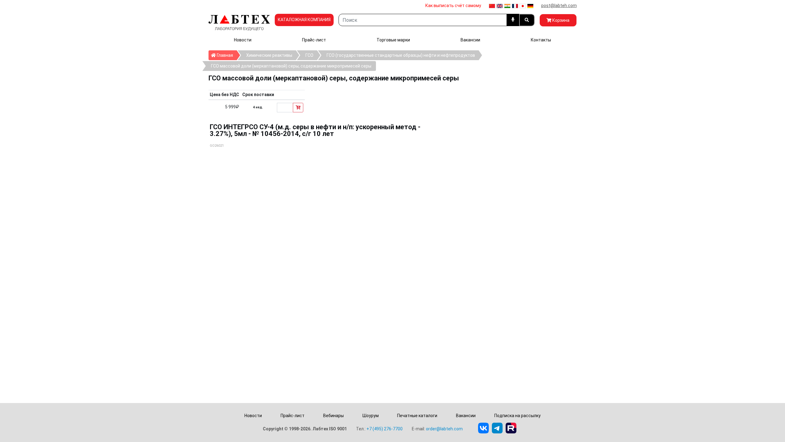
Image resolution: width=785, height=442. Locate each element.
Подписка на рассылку (517, 415)
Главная (226, 55)
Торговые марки (393, 39)
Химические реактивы (269, 55)
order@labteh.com (444, 428)
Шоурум (370, 415)
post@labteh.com (559, 5)
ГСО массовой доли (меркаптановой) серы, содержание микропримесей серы (291, 66)
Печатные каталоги (417, 415)
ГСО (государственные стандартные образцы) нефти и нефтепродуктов (401, 55)
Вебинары (333, 415)
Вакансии (470, 39)
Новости (242, 39)
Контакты (541, 39)
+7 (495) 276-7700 (384, 428)
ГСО (309, 55)
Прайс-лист (314, 39)
